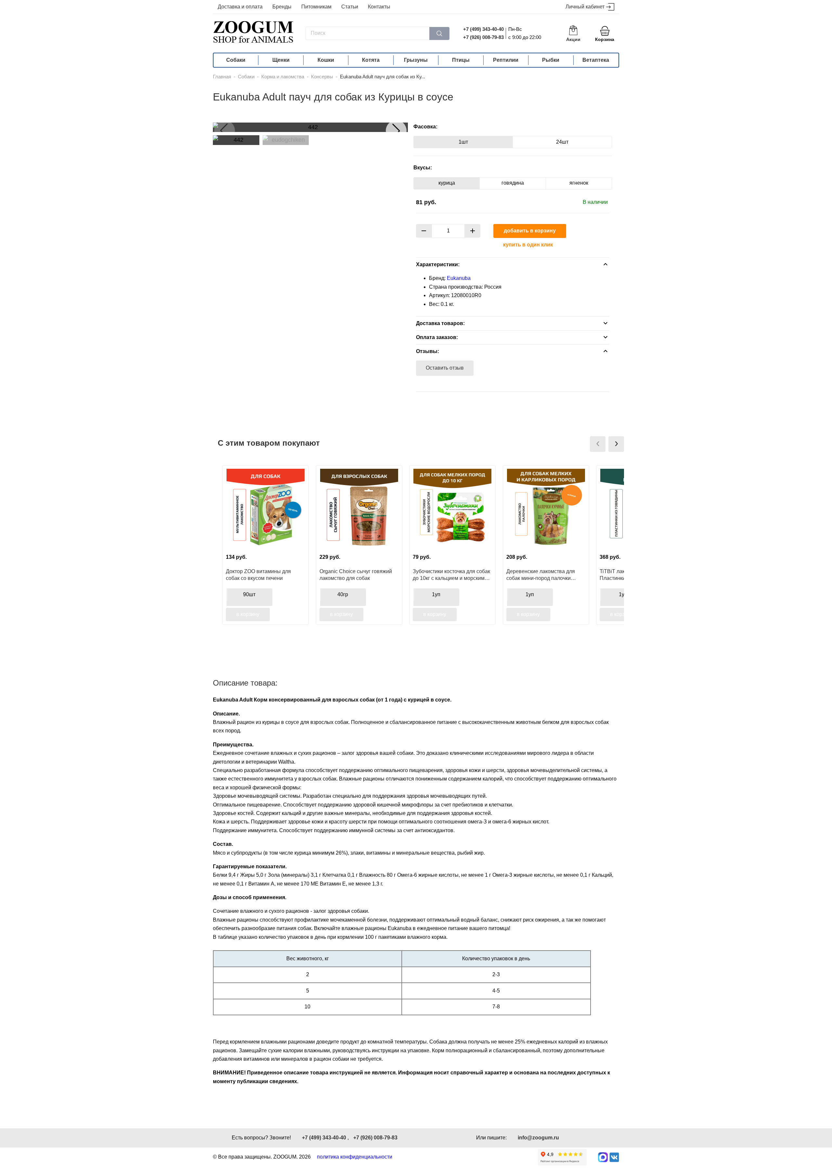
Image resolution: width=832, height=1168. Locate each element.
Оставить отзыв (445, 368)
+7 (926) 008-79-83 (483, 37)
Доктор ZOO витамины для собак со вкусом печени (258, 575)
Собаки (235, 60)
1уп (436, 594)
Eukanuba (459, 278)
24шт (562, 142)
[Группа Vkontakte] (614, 1157)
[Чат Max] (603, 1157)
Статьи (349, 6)
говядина (512, 183)
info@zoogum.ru (538, 1137)
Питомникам (316, 6)
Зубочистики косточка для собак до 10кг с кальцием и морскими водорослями (451, 575)
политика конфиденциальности (354, 1157)
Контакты (379, 6)
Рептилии (505, 60)
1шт (463, 142)
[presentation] (597, 444)
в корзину (247, 614)
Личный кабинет (585, 6)
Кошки (326, 60)
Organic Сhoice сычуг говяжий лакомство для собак (355, 575)
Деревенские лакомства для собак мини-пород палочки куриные (540, 575)
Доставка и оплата (240, 6)
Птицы (461, 60)
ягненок (578, 183)
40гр (342, 594)
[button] (396, 130)
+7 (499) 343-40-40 (483, 29)
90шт (249, 594)
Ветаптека (595, 60)
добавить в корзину (530, 230)
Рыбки (550, 60)
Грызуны (416, 60)
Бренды (282, 6)
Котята (371, 60)
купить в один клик (528, 244)
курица (446, 183)
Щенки (281, 60)
